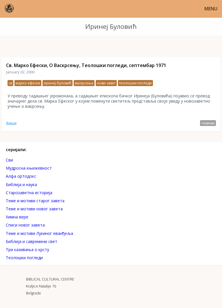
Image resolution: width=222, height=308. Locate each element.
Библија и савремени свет (31, 241)
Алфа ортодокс (21, 176)
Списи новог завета (25, 225)
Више (11, 123)
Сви (9, 160)
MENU (210, 8)
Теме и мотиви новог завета (34, 208)
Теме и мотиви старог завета (35, 200)
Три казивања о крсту (27, 249)
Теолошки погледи (24, 257)
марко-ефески (28, 83)
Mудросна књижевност (29, 168)
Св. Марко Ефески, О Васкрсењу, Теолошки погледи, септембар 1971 (86, 65)
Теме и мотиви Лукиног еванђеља (39, 233)
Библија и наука (21, 184)
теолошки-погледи (135, 83)
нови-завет (106, 83)
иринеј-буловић (57, 83)
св (10, 83)
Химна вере (17, 217)
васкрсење (84, 83)
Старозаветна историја (29, 192)
